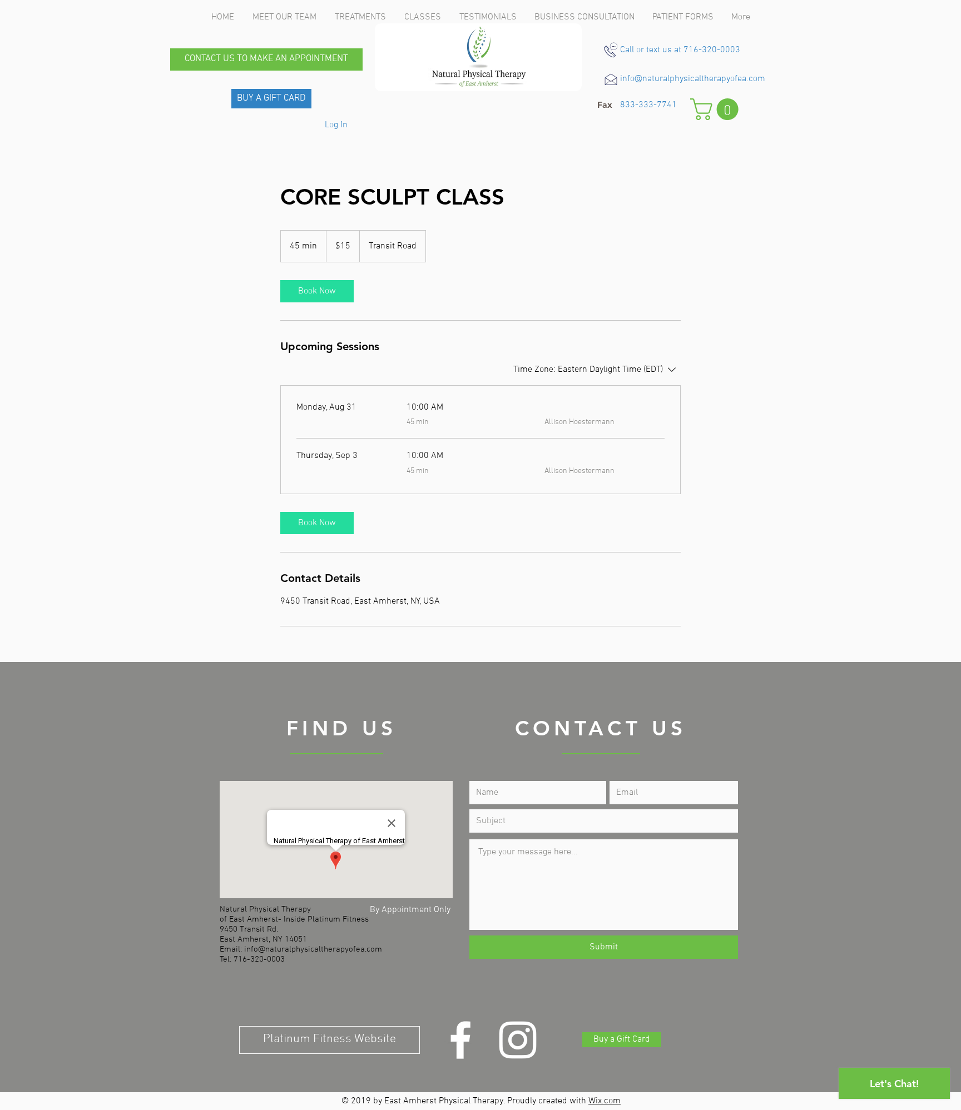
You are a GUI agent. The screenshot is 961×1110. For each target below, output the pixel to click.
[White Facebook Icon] (460, 1040)
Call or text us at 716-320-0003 (680, 50)
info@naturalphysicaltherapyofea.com (692, 78)
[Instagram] (518, 1040)
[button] (604, 105)
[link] (317, 291)
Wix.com (604, 1101)
